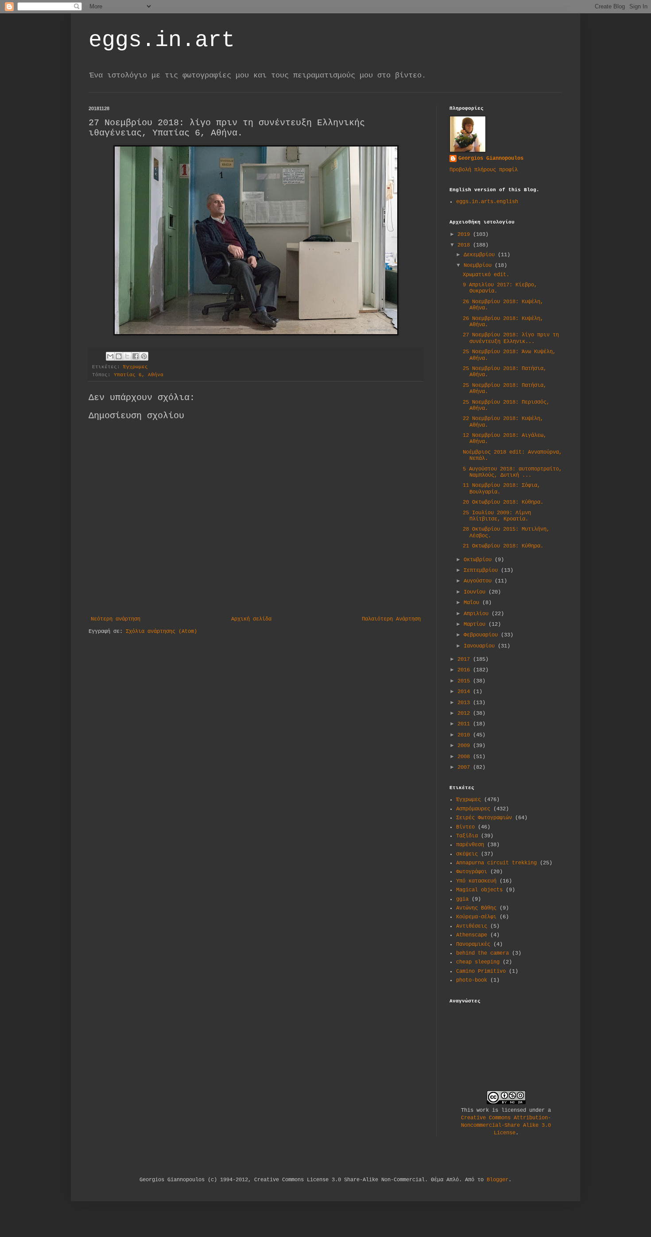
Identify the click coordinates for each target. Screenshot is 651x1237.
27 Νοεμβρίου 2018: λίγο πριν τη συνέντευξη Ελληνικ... (511, 338)
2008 (465, 757)
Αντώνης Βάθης (476, 908)
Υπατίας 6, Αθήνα (138, 375)
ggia (462, 899)
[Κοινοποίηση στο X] (127, 356)
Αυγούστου (479, 581)
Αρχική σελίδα (251, 619)
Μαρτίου (476, 624)
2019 (465, 234)
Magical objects (479, 890)
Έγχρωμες (135, 367)
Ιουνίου (476, 592)
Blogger (497, 1180)
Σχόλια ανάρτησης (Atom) (161, 631)
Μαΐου (473, 603)
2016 (465, 670)
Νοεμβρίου (479, 265)
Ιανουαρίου (481, 646)
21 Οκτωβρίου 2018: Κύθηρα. (503, 546)
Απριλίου (478, 614)
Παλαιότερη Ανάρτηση (391, 619)
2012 (465, 713)
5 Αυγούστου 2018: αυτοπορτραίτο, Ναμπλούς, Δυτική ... (512, 472)
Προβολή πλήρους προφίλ (484, 170)
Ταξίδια (467, 836)
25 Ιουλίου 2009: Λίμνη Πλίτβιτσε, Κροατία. (497, 516)
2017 (465, 659)
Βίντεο (465, 827)
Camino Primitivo (481, 971)
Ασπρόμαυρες (473, 809)
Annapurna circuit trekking (496, 863)
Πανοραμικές (473, 944)
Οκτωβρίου (479, 560)
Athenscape (471, 935)
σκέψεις (467, 854)
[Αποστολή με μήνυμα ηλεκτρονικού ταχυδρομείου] (110, 356)
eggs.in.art (162, 40)
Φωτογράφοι (471, 872)
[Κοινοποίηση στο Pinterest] (144, 356)
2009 (465, 746)
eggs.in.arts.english (487, 202)
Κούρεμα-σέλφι (476, 917)
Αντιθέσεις (471, 926)
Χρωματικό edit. (486, 275)
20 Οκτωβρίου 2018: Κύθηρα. (503, 502)
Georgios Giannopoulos (490, 158)
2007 (465, 767)
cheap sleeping (478, 962)
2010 (465, 735)
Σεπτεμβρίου (482, 570)
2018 (465, 245)
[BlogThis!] (118, 356)
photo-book (471, 980)
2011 (465, 724)
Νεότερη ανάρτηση (115, 619)
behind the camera (482, 953)
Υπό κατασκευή (476, 881)
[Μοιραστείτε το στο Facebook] (135, 356)
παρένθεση (470, 845)
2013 (465, 703)
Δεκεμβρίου (481, 255)
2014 (465, 692)
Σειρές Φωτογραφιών (484, 818)
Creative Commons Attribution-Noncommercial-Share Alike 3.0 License (506, 1125)
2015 (465, 681)
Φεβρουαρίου (482, 635)
